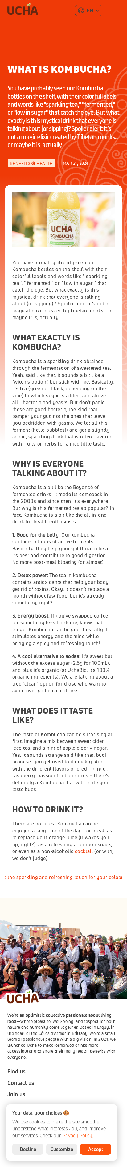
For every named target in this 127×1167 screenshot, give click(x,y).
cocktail (84, 851)
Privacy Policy (77, 1135)
